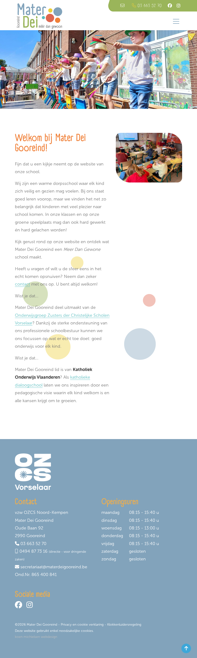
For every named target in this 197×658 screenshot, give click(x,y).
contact (22, 284)
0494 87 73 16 (33, 551)
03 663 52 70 (33, 543)
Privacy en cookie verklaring (82, 624)
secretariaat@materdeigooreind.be (53, 566)
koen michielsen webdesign (36, 637)
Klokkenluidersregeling (124, 624)
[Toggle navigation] (176, 21)
